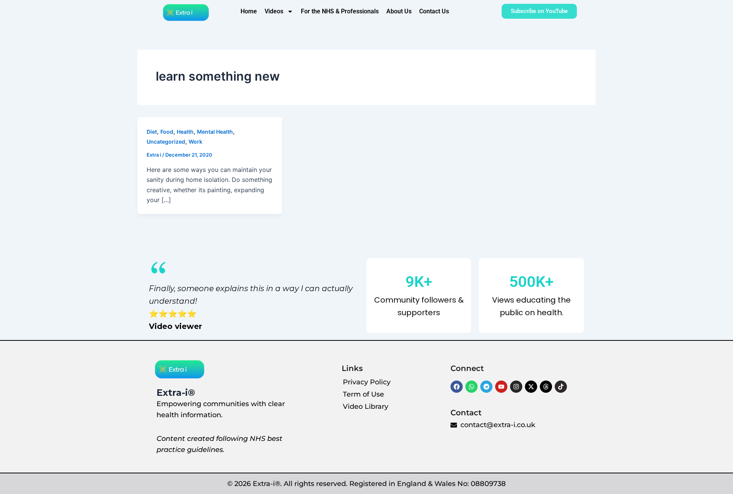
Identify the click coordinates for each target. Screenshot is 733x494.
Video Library (365, 406)
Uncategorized (166, 141)
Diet (152, 131)
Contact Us (434, 11)
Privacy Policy (367, 382)
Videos (274, 11)
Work (195, 141)
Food (166, 131)
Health (185, 131)
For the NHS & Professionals (340, 11)
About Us (399, 11)
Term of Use (363, 394)
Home (249, 11)
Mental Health (215, 131)
